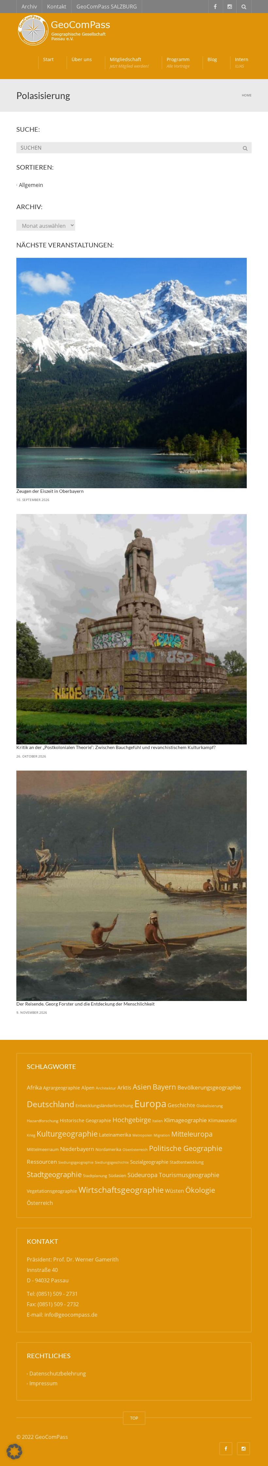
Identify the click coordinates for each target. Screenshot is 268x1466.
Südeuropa (142, 1175)
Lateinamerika (115, 1134)
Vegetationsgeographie (52, 1191)
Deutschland (50, 1104)
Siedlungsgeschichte (112, 1162)
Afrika (34, 1087)
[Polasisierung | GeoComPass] (65, 29)
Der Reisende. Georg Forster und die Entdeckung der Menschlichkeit (85, 1004)
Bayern (164, 1087)
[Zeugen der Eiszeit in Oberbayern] (131, 373)
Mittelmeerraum (43, 1149)
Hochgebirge (131, 1119)
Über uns (82, 59)
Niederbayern (77, 1149)
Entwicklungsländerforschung (104, 1105)
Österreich (40, 1203)
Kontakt (56, 6)
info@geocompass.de (70, 1314)
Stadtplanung (95, 1175)
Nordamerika (108, 1149)
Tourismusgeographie (189, 1175)
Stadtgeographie (54, 1174)
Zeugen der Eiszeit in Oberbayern (50, 491)
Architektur (106, 1088)
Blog (212, 59)
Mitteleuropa (192, 1134)
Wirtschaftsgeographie (121, 1189)
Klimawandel (222, 1120)
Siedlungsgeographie (75, 1162)
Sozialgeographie (149, 1161)
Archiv (29, 6)
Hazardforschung (43, 1121)
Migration (162, 1135)
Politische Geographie (185, 1148)
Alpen (87, 1087)
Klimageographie (185, 1120)
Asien (142, 1086)
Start (48, 59)
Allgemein (31, 185)
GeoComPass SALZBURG (106, 6)
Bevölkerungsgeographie (209, 1087)
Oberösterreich (135, 1149)
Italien (157, 1120)
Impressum (43, 1383)
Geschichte (181, 1105)
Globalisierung (209, 1105)
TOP (134, 1418)
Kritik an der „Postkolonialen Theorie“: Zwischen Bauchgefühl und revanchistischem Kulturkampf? (116, 747)
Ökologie (200, 1190)
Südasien (117, 1175)
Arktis (124, 1087)
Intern (241, 62)
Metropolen (142, 1135)
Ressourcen (42, 1161)
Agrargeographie (61, 1088)
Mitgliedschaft (129, 62)
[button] (14, 1451)
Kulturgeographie (67, 1133)
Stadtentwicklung (187, 1162)
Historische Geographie (85, 1120)
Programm (178, 62)
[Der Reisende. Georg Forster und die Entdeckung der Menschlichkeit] (131, 886)
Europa (150, 1103)
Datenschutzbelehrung (57, 1373)
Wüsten (174, 1190)
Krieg (31, 1135)
